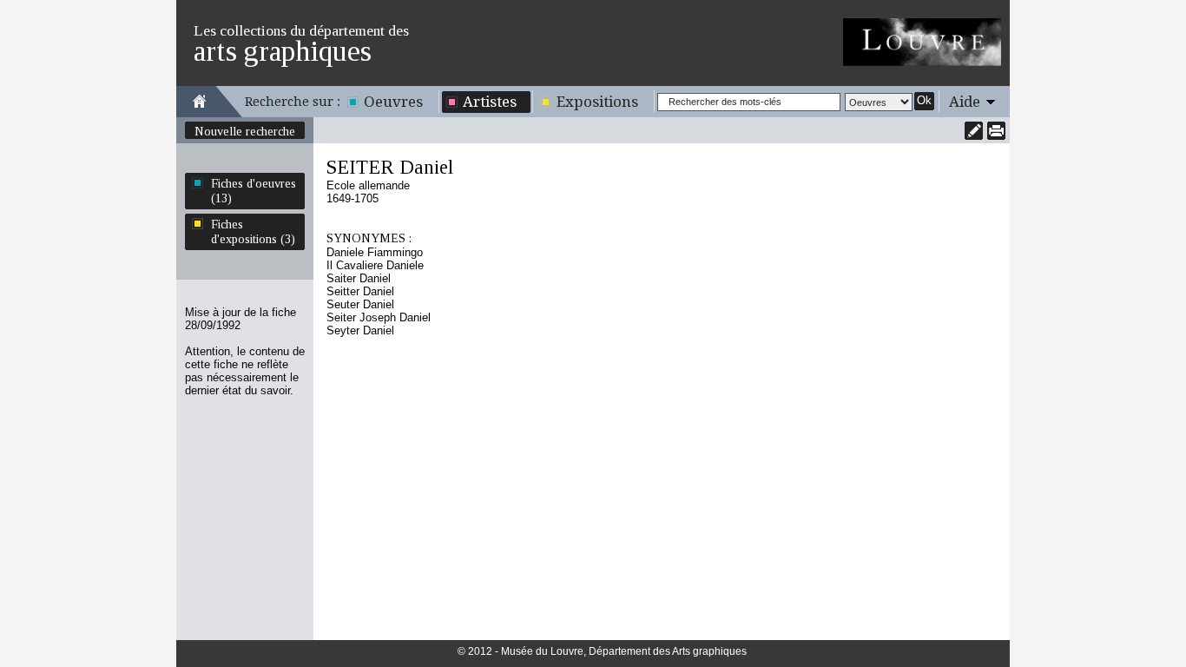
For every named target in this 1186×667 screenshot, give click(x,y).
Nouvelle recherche (244, 131)
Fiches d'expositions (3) (253, 231)
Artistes (490, 101)
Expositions (597, 101)
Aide (964, 101)
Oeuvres (393, 101)
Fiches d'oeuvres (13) (253, 190)
